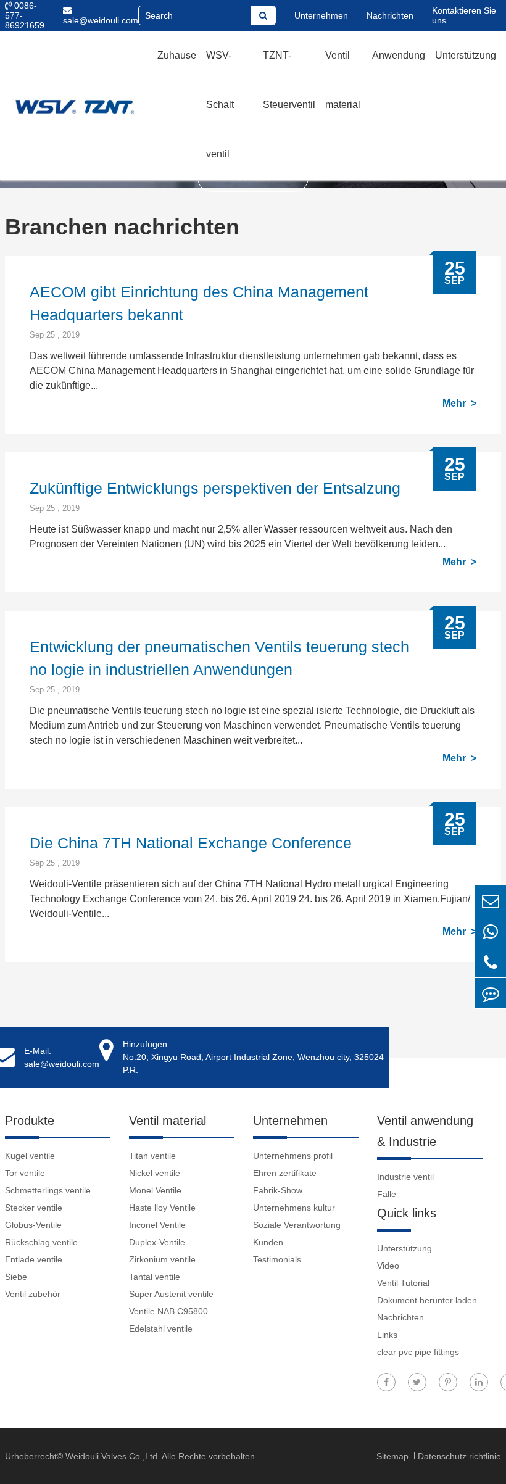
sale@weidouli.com (100, 20)
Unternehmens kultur (294, 1207)
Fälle (386, 1194)
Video (388, 1266)
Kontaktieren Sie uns (464, 15)
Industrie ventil (405, 1177)
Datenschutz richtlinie (459, 1456)
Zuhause (176, 55)
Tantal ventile (154, 1277)
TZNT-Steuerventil (289, 80)
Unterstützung (465, 55)
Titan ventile (152, 1156)
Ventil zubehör (32, 1294)
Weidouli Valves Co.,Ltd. (112, 1456)
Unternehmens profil (293, 1156)
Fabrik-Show (277, 1190)
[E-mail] (490, 900)
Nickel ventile (154, 1173)
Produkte (29, 1120)
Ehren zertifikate (285, 1173)
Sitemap (393, 1456)
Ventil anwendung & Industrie (425, 1131)
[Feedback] (490, 993)
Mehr (455, 403)
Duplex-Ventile (157, 1242)
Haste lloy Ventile (162, 1207)
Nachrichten (390, 15)
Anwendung (398, 55)
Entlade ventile (33, 1259)
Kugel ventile (30, 1156)
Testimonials (277, 1259)
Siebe (16, 1277)
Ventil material (342, 80)
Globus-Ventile (33, 1225)
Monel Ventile (155, 1190)
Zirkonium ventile (162, 1259)
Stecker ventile (33, 1207)
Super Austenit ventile (171, 1294)
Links (387, 1335)
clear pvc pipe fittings (418, 1352)
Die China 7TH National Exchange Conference (191, 843)
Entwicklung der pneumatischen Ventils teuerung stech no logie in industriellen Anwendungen (219, 658)
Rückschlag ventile (41, 1242)
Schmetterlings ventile (48, 1190)
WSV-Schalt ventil (220, 104)
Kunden (268, 1242)
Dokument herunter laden (427, 1300)
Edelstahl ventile (161, 1328)
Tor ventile (25, 1173)
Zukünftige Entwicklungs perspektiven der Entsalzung (215, 488)
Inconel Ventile (157, 1225)
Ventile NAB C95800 (168, 1311)
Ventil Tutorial (403, 1283)
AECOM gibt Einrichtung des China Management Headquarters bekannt (199, 303)
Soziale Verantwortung (297, 1225)
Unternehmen (321, 15)
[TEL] (490, 962)
